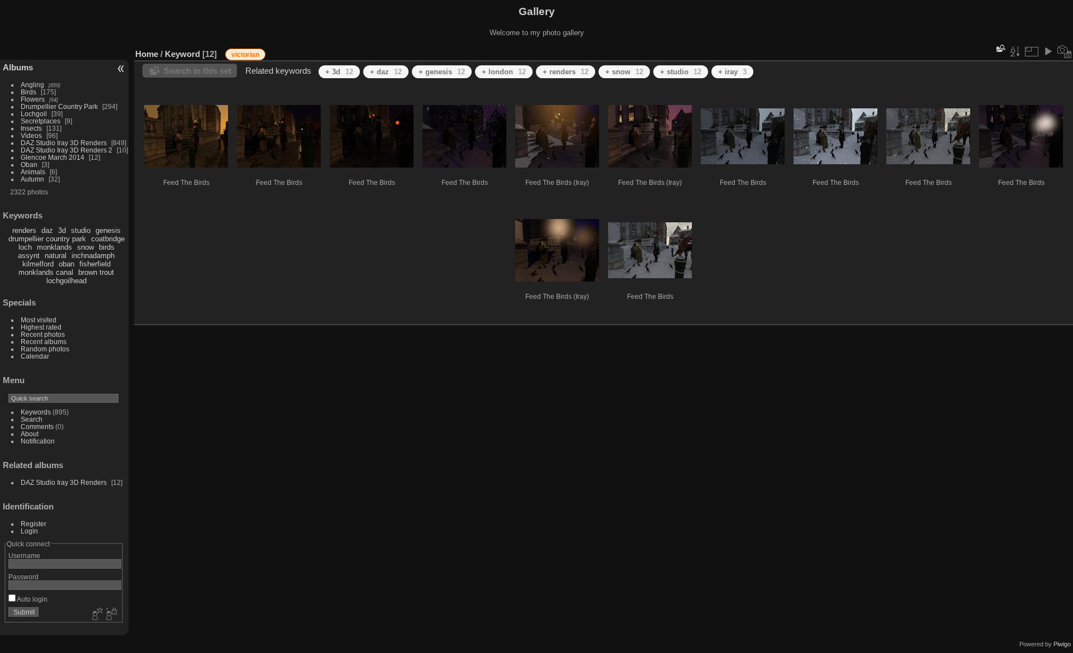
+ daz (386, 72)
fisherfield (95, 264)
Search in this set (197, 70)
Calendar (35, 356)
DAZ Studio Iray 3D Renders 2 (66, 150)
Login (29, 531)
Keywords (36, 412)
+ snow (624, 72)
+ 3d (339, 72)
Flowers (33, 99)
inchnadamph (93, 255)
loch (25, 247)
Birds (28, 92)
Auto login (32, 599)
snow (85, 247)
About (30, 433)
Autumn (32, 179)
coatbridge (108, 239)
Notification (38, 441)
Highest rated (41, 327)
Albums (18, 67)
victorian (245, 55)
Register (33, 523)
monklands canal (45, 272)
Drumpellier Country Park (59, 106)
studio (81, 230)
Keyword (182, 54)
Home (146, 54)
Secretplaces (40, 121)
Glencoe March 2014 (52, 157)
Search (31, 419)
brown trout (96, 272)
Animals (33, 171)
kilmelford (38, 264)
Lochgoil (34, 113)
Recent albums (44, 341)
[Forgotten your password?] (110, 614)
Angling (32, 84)
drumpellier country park (47, 239)
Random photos (45, 348)
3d (62, 230)
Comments (37, 426)
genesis (108, 230)
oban (66, 264)
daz (47, 230)
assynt (29, 255)
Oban (29, 164)
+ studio (680, 72)
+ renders (565, 72)
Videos (31, 135)
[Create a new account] (96, 614)
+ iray (732, 72)
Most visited (38, 319)
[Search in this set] (1000, 48)
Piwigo (1062, 644)
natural (56, 255)
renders (24, 230)
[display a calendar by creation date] (1064, 51)
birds (107, 247)
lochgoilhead (66, 281)
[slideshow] (1048, 51)
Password (23, 576)
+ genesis (442, 72)
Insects (31, 128)
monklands (54, 247)
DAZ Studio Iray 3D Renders (64, 142)
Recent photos (43, 334)
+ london (504, 72)
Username (24, 555)
